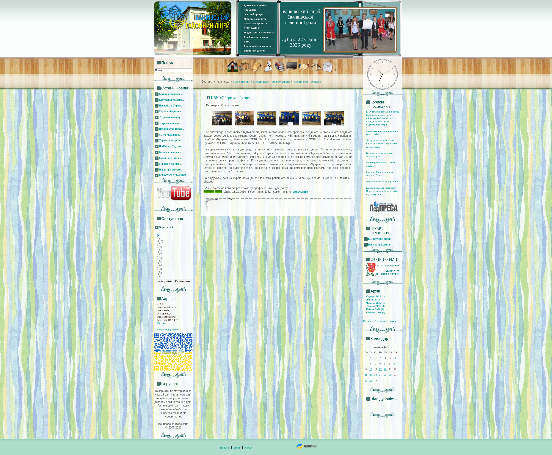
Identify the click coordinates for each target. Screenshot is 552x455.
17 (380, 369)
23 (375, 375)
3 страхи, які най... (170, 123)
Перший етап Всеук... (171, 128)
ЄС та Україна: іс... (170, 134)
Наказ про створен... (171, 169)
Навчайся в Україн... (171, 105)
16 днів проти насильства (259, 32)
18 (385, 369)
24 (380, 375)
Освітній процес (253, 14)
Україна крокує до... (170, 140)
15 (371, 369)
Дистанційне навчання (257, 46)
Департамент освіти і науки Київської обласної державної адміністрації (381, 143)
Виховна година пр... (171, 152)
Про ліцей (250, 10)
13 (395, 363)
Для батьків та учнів (256, 37)
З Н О (247, 41)
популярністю (261, 81)
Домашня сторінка (255, 5)
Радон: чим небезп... (170, 157)
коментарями (301, 81)
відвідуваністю (281, 81)
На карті (161, 323)
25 (385, 375)
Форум (248, 447)
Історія (237, 447)
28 (366, 380)
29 (371, 380)
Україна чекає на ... (170, 163)
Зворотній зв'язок (254, 50)
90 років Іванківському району (382, 181)
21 (366, 375)
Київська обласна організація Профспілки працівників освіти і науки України (383, 190)
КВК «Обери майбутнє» (231, 97)
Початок (225, 447)
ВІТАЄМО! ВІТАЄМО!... (173, 175)
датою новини (241, 81)
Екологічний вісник (379, 238)
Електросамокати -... (171, 93)
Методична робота (255, 19)
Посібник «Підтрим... (171, 146)
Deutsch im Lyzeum (379, 244)
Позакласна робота (255, 23)
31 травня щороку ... (171, 117)
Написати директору (168, 329)
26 (390, 375)
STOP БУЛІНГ (252, 28)
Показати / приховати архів (380, 321)
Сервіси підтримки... (171, 111)
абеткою (316, 81)
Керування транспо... (171, 99)
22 (371, 375)
